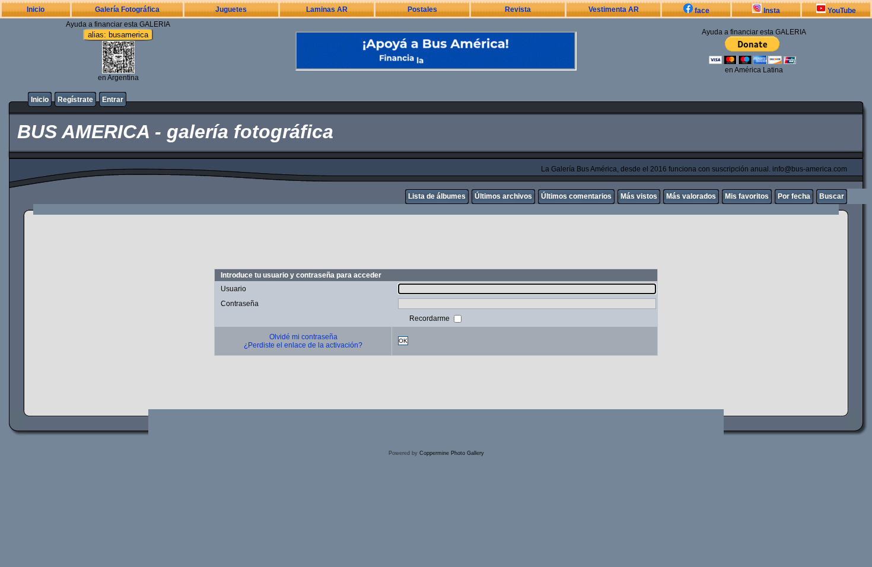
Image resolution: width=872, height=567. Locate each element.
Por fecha (794, 196)
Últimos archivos (503, 196)
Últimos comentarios (576, 196)
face (701, 11)
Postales (422, 9)
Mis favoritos (747, 196)
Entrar (112, 99)
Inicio (35, 9)
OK (403, 340)
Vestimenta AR (613, 9)
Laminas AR (327, 9)
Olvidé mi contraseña (303, 337)
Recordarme (430, 318)
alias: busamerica (118, 34)
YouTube (841, 11)
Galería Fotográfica (127, 9)
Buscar (831, 196)
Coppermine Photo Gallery (451, 453)
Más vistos (638, 196)
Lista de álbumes (437, 196)
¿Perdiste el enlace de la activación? (303, 345)
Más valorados (691, 196)
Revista (518, 9)
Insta (771, 11)
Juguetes (231, 9)
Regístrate (75, 99)
